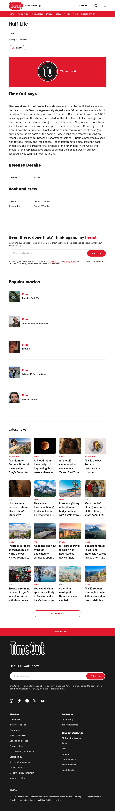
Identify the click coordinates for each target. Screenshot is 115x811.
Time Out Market (88, 14)
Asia (64, 749)
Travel (49, 14)
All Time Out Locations (72, 738)
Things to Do (23, 14)
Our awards (15, 730)
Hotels (58, 14)
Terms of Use (54, 262)
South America (69, 765)
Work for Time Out (18, 736)
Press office (15, 720)
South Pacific (68, 770)
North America (69, 760)
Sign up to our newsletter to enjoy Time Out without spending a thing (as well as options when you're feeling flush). (56, 244)
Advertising (67, 720)
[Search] (96, 5)
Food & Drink (37, 14)
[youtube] (42, 701)
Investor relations (18, 725)
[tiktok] (19, 701)
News (12, 14)
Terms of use (16, 768)
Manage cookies (17, 778)
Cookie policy (16, 757)
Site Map (13, 790)
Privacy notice (16, 746)
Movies (67, 14)
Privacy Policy (70, 262)
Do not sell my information (22, 752)
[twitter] (35, 701)
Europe (65, 754)
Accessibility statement (20, 762)
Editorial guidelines (19, 741)
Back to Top (60, 632)
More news (57, 614)
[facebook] (27, 701)
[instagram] (11, 701)
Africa (64, 744)
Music (75, 14)
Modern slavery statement (22, 773)
